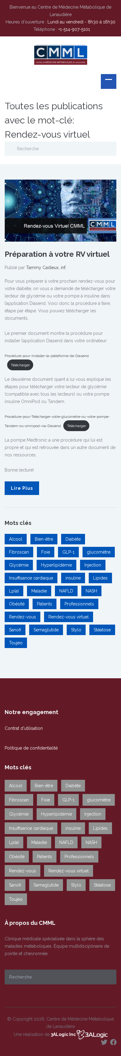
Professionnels (79, 603)
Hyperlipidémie (56, 565)
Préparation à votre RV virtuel (57, 254)
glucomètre (98, 552)
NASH (91, 590)
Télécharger (20, 365)
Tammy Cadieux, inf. (46, 267)
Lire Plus (22, 488)
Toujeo (16, 642)
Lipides (100, 578)
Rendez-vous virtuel (68, 616)
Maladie (39, 590)
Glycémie (19, 565)
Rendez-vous (22, 616)
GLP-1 (68, 552)
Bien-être (44, 539)
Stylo (76, 629)
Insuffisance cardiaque (31, 578)
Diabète (73, 539)
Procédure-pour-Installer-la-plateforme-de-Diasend (47, 356)
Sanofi (15, 629)
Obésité (17, 603)
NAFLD (66, 590)
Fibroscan (19, 552)
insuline (73, 578)
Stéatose (102, 629)
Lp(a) (14, 590)
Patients (44, 603)
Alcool (15, 539)
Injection (92, 565)
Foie (45, 552)
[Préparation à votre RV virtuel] (60, 210)
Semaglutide (46, 629)
